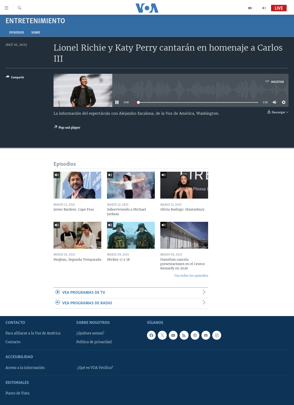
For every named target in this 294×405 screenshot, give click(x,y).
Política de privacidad (94, 342)
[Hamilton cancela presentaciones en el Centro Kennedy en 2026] (184, 235)
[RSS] (184, 335)
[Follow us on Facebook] (151, 335)
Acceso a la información (25, 368)
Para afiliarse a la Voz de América (33, 333)
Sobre (35, 32)
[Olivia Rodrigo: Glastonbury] (184, 185)
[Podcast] (195, 335)
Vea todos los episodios (191, 276)
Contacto (13, 342)
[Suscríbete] (205, 335)
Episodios (16, 32)
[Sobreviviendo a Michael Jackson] (131, 185)
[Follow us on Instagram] (216, 335)
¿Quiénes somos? (90, 333)
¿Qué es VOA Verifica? (95, 368)
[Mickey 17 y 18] (131, 235)
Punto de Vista (17, 393)
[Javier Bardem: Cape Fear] (77, 185)
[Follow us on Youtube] (173, 335)
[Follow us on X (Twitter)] (162, 335)
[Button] (15, 78)
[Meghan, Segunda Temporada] (77, 235)
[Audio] (264, 8)
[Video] (250, 8)
